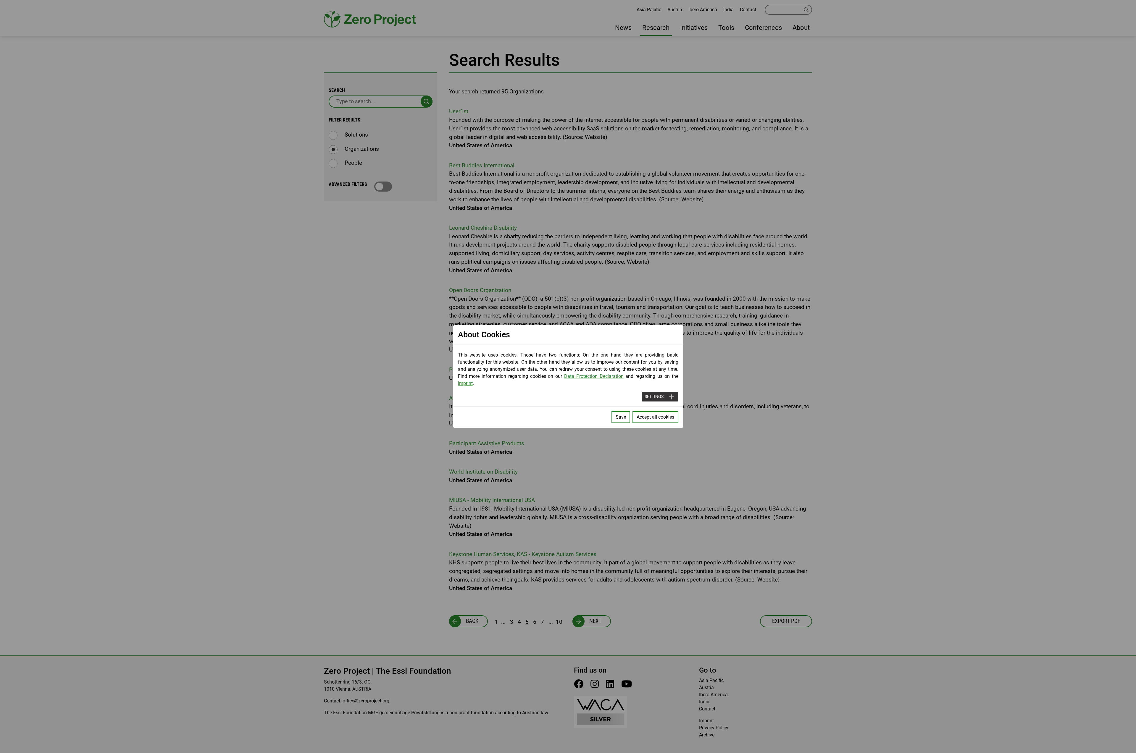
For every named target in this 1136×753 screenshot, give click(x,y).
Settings (654, 396)
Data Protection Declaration (594, 376)
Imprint (465, 383)
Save (621, 417)
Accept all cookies (655, 417)
